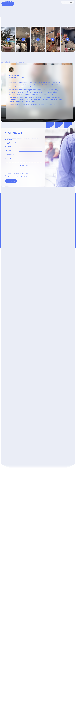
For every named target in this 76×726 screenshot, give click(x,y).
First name (8, 251)
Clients (67, 2)
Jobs (64, 2)
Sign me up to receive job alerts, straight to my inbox (17, 278)
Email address (9, 263)
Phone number (9, 259)
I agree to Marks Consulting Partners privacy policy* (17, 280)
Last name (8, 255)
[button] (66, 221)
